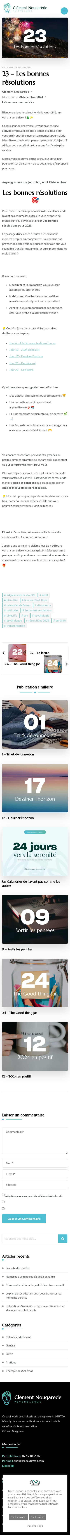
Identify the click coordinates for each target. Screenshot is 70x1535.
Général (10, 1345)
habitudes (12, 610)
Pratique (11, 1362)
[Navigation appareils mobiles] (64, 11)
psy (26, 615)
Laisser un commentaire (18, 102)
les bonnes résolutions (38, 610)
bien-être (12, 600)
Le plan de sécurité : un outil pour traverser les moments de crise (33, 1295)
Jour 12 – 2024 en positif (24, 349)
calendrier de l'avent (19, 605)
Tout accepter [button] (18, 1517)
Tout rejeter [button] (37, 1517)
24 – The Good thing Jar (19, 1013)
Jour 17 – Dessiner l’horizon (26, 356)
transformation (16, 625)
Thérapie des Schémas (19, 1370)
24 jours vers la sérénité (21, 595)
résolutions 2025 (39, 620)
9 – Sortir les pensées (17, 949)
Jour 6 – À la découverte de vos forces (32, 343)
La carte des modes (17, 1268)
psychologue (14, 620)
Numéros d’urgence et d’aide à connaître (30, 1276)
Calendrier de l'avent (17, 67)
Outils (9, 1353)
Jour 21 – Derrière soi (22, 363)
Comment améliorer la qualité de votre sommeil (35, 1285)
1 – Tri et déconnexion (18, 754)
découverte (44, 605)
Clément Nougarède (15, 91)
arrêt (45, 595)
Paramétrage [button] (35, 1525)
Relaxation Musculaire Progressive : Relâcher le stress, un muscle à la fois (35, 1308)
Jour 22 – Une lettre (21, 369)
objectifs (12, 615)
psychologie (42, 615)
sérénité (61, 620)
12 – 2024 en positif (16, 1076)
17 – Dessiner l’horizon (18, 818)
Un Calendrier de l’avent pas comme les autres (31, 884)
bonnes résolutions (35, 600)
